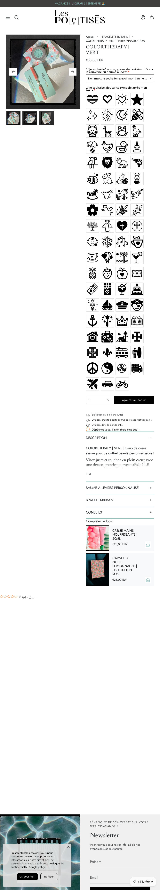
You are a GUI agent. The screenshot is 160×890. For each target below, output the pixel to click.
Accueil (90, 37)
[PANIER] (151, 17)
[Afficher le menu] (8, 17)
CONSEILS (94, 512)
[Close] (68, 847)
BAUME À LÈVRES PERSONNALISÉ (112, 487)
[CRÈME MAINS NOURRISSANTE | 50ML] (97, 538)
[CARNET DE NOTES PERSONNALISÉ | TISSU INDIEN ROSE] (97, 569)
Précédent (13, 72)
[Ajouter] (148, 544)
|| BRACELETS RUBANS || (115, 37)
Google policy (37, 867)
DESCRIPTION (96, 437)
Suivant (72, 72)
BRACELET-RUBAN (99, 500)
